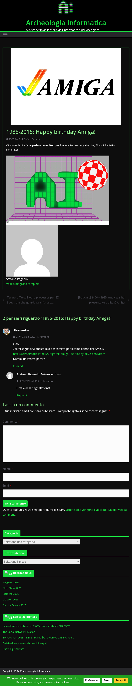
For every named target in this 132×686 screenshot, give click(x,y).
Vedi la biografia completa (23, 284)
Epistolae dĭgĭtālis (25, 617)
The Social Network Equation (19, 631)
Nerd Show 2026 (12, 588)
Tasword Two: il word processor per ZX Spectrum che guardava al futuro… (33, 300)
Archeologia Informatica (66, 22)
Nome (8, 469)
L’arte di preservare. (14, 649)
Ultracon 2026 (10, 599)
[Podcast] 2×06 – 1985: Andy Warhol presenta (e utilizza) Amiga (101, 300)
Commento (11, 421)
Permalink (44, 336)
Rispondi (18, 366)
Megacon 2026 (11, 582)
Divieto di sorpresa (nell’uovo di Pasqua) (25, 643)
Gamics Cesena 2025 (14, 605)
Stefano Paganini (32, 139)
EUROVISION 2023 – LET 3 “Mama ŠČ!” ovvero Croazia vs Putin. (38, 637)
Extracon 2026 (11, 593)
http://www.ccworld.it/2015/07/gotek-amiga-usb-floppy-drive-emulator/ (59, 354)
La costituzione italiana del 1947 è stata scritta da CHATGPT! (36, 626)
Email (7, 485)
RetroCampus (22, 573)
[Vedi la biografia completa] (41, 284)
